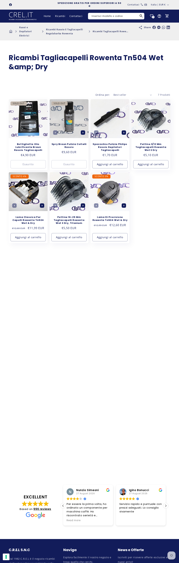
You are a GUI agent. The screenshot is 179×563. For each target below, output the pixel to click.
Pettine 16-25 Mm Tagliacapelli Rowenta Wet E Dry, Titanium (69, 220)
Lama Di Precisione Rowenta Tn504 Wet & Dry (110, 219)
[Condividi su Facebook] (154, 27)
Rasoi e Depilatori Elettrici (25, 31)
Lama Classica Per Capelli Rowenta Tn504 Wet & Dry (28, 220)
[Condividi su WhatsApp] (164, 27)
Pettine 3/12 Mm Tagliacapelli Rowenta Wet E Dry (150, 147)
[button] (167, 16)
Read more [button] (74, 520)
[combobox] (116, 16)
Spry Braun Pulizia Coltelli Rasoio (69, 146)
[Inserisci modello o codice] (141, 16)
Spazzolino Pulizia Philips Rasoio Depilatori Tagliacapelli (110, 147)
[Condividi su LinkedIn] (168, 27)
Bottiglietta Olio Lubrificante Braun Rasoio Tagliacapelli (28, 147)
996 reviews (42, 509)
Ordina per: (102, 94)
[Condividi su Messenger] (159, 27)
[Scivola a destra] (83, 132)
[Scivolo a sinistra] (55, 132)
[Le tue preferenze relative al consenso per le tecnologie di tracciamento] (6, 557)
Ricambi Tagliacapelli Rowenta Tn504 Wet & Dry (122, 31)
